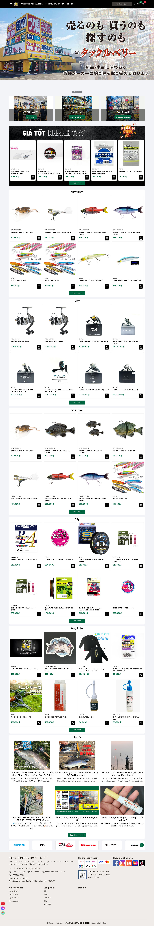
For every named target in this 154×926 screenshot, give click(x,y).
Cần (45, 891)
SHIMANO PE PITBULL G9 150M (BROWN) (125, 561)
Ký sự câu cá (54, 4)
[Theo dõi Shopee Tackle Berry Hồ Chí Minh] (129, 863)
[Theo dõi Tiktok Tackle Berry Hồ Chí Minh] (142, 863)
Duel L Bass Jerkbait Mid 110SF (91, 280)
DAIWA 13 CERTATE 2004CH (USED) (93, 341)
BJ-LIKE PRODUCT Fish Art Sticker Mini (58, 670)
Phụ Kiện (47, 904)
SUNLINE (41, 169)
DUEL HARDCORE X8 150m (123, 608)
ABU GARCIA (15, 339)
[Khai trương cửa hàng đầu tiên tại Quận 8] (77, 800)
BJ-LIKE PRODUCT (51, 666)
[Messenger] (3, 908)
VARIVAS (14, 666)
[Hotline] (3, 903)
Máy (77, 300)
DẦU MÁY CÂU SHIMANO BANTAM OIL (126, 718)
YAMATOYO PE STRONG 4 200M (24, 560)
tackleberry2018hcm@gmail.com (27, 868)
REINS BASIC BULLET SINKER (130, 171)
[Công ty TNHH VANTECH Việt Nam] (77, 51)
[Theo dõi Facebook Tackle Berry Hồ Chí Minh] (116, 863)
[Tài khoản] (134, 4)
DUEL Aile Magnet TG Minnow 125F (127, 280)
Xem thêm (77, 293)
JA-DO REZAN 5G (52, 280)
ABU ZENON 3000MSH (20, 341)
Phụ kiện (77, 628)
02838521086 (18, 875)
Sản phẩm (39, 4)
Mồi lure (47, 898)
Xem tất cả (77, 183)
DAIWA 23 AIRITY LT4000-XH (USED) (94, 390)
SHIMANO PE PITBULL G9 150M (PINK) (23, 609)
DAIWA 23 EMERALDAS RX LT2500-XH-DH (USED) (59, 391)
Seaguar (95, 169)
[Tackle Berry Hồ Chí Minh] (16, 4)
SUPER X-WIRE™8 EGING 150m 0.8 (59, 560)
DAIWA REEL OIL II (86, 717)
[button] (141, 160)
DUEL (81, 278)
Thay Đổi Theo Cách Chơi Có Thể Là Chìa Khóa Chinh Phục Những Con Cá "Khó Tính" (32, 773)
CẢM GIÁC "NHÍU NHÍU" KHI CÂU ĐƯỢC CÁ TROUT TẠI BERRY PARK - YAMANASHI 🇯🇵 (31, 818)
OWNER (115, 666)
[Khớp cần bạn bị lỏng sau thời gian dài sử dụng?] (122, 800)
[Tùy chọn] (33, 177)
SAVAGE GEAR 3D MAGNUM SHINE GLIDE (92, 233)
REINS (121, 169)
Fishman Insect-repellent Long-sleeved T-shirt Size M (91, 670)
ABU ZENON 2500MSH (54, 341)
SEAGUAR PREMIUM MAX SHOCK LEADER (102, 172)
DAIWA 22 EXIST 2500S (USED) (125, 390)
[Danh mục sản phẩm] (11, 4)
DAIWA (81, 339)
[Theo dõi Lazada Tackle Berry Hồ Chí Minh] (135, 863)
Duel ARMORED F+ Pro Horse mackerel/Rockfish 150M (90, 609)
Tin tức (77, 737)
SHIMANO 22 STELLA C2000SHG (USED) (126, 342)
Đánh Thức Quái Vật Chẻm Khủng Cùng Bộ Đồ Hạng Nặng (77, 773)
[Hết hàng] (39, 396)
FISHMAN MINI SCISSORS (21, 717)
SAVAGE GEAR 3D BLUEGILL (124, 451)
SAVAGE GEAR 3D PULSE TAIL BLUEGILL (57, 452)
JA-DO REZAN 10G (18, 280)
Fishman (82, 666)
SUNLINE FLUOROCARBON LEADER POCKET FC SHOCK (76, 172)
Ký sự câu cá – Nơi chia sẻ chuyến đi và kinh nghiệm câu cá (122, 773)
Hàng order (67, 4)
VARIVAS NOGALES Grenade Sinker (25, 669)
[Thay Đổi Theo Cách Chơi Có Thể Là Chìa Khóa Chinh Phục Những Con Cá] (32, 755)
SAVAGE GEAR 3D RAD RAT (22, 232)
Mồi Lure (77, 410)
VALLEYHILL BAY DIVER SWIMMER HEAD (20, 172)
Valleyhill (15, 169)
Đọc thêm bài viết (77, 835)
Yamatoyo (15, 557)
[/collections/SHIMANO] (19, 845)
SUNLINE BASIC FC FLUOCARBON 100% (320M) (49, 172)
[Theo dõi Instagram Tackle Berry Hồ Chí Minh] (122, 863)
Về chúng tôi (27, 4)
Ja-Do (13, 278)
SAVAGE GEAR (16, 230)
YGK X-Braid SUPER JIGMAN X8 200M (91, 561)
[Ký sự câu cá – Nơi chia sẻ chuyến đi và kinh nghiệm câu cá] (122, 755)
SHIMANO (116, 339)
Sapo (105, 923)
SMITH (47, 714)
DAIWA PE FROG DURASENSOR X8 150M (59, 609)
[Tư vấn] (3, 913)
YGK (80, 557)
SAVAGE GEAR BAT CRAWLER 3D (58, 232)
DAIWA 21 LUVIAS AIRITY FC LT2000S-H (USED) (22, 391)
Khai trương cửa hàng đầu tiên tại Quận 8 (77, 818)
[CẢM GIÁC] (32, 800)
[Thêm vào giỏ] (141, 238)
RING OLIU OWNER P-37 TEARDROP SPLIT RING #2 (127, 670)
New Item (77, 191)
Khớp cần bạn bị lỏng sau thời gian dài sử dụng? (122, 818)
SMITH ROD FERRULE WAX (55, 717)
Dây (77, 519)
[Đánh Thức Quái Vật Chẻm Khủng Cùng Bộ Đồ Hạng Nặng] (77, 755)
